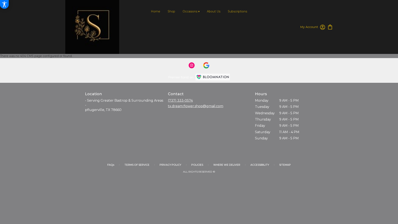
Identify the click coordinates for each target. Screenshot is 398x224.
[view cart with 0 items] (330, 26)
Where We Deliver (226, 164)
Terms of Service (136, 164)
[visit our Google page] (206, 65)
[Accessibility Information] (4, 4)
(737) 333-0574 (180, 100)
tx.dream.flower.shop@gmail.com (195, 106)
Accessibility (259, 164)
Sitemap (285, 164)
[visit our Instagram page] (191, 65)
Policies (197, 164)
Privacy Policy (170, 164)
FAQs (110, 164)
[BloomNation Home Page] (212, 77)
